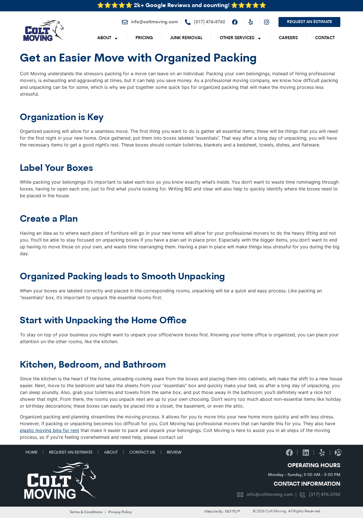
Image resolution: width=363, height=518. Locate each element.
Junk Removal (186, 38)
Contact (325, 38)
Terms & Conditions (86, 512)
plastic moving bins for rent (49, 430)
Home (31, 452)
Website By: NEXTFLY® (222, 511)
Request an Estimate (70, 452)
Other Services (237, 38)
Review (174, 452)
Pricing (144, 38)
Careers (288, 38)
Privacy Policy (120, 512)
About (104, 38)
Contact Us (142, 452)
